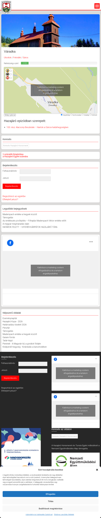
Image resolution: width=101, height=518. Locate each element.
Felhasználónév (10, 171)
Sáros (25, 57)
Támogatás (8, 217)
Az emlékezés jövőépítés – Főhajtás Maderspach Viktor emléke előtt (34, 220)
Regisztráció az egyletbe (14, 196)
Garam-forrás (9, 337)
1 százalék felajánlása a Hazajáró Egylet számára (15, 155)
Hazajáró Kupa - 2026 (13, 321)
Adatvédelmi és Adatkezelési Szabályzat (39, 514)
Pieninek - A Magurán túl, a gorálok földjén (22, 343)
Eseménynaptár (10, 318)
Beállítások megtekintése (50, 508)
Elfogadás (50, 494)
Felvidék (17, 57)
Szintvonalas (77, 115)
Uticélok (7, 57)
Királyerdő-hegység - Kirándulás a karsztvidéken (25, 347)
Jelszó (6, 178)
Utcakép (86, 115)
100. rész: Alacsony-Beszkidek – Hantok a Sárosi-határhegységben (37, 127)
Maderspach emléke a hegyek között (20, 214)
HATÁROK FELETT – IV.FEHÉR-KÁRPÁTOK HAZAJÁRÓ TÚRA (30, 227)
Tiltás (50, 501)
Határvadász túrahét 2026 (15, 324)
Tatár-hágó (8, 340)
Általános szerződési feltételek (64, 514)
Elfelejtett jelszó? (10, 199)
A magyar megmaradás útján (16, 224)
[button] (97, 469)
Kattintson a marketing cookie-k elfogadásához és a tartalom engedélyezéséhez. (50, 90)
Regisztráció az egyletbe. (12, 388)
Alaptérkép (66, 115)
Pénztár (6, 328)
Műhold (94, 115)
